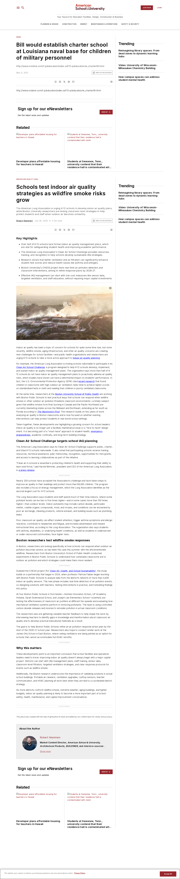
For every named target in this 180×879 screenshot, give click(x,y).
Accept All (168, 874)
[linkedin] (60, 82)
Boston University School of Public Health (77, 394)
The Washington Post (48, 411)
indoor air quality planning (86, 358)
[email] (73, 82)
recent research (86, 381)
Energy (83, 24)
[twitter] (64, 82)
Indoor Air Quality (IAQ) (27, 179)
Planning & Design (49, 24)
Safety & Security (130, 24)
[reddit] (69, 82)
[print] (111, 82)
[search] (23, 8)
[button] (18, 8)
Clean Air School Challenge (30, 367)
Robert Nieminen (24, 221)
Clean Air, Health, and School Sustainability (72, 571)
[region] (90, 874)
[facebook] (55, 82)
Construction (69, 24)
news (18, 37)
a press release (26, 470)
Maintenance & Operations (104, 24)
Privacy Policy (79, 873)
